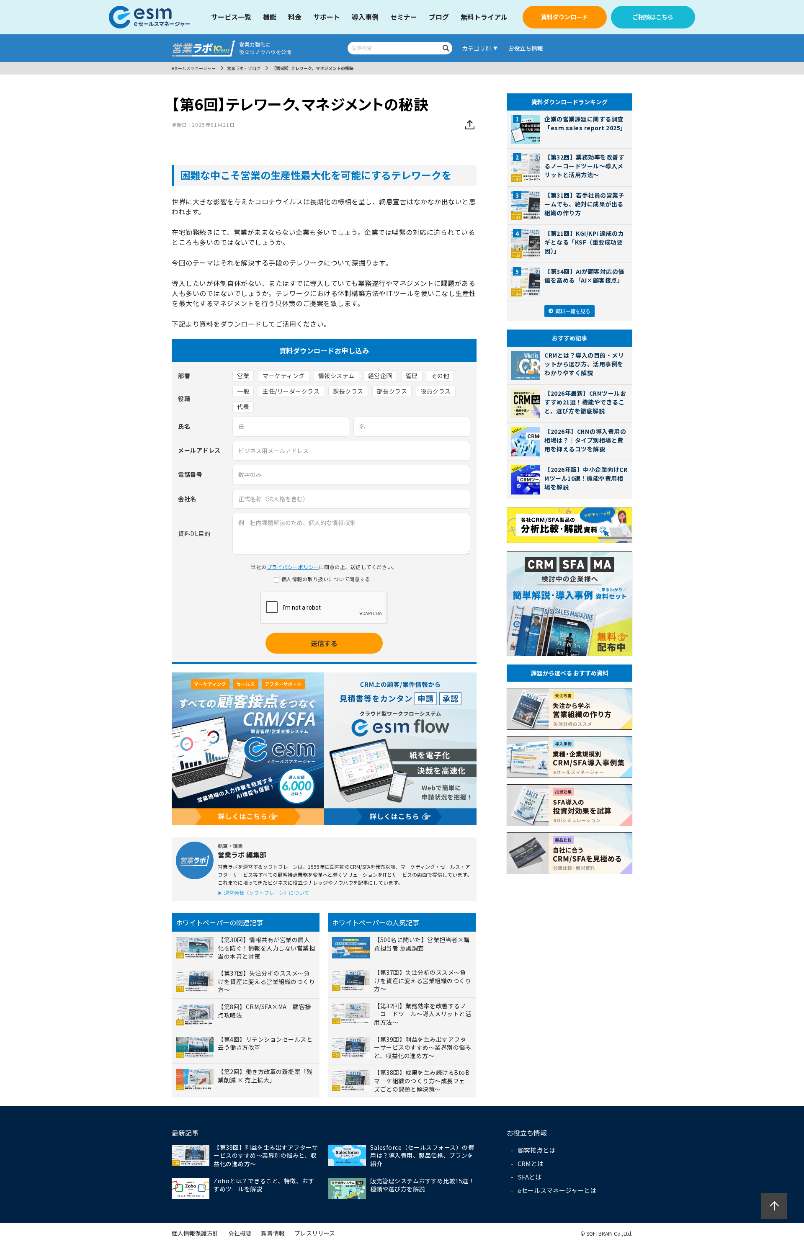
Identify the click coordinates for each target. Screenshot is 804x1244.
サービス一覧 (231, 17)
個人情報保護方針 (195, 1233)
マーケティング (284, 375)
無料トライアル (484, 17)
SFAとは (529, 1176)
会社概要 (240, 1233)
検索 (446, 48)
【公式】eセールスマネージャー (150, 17)
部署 (184, 376)
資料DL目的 (194, 534)
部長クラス (392, 391)
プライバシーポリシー (293, 566)
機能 (269, 17)
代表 (243, 406)
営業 (243, 375)
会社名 (187, 499)
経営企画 (380, 375)
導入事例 (365, 17)
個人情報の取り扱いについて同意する (326, 578)
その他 (440, 375)
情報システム (336, 375)
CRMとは (531, 1163)
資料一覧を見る (572, 310)
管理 (412, 375)
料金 (295, 17)
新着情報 (273, 1233)
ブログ (439, 17)
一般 (243, 391)
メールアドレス (199, 451)
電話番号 (190, 475)
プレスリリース (314, 1233)
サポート (326, 17)
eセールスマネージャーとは (557, 1190)
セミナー (403, 17)
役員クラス (435, 391)
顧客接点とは (536, 1150)
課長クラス (348, 391)
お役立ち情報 (525, 48)
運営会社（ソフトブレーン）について (266, 892)
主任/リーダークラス (291, 391)
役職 (184, 399)
